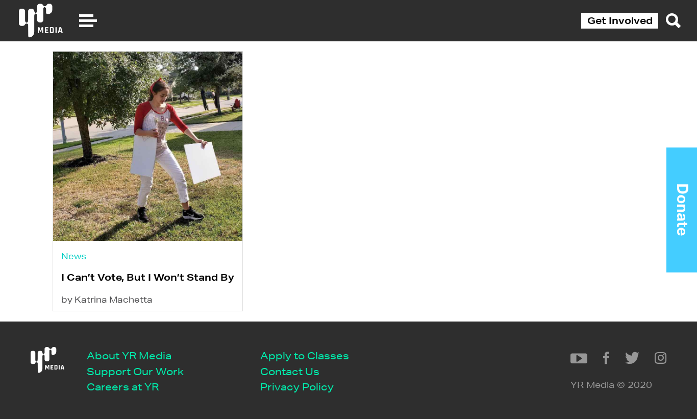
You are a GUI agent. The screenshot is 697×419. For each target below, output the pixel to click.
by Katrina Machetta (107, 299)
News (73, 256)
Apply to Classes (304, 355)
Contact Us (289, 371)
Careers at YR (123, 386)
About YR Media (129, 355)
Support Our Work (135, 371)
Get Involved (620, 20)
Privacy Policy (297, 386)
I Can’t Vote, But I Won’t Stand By (147, 277)
